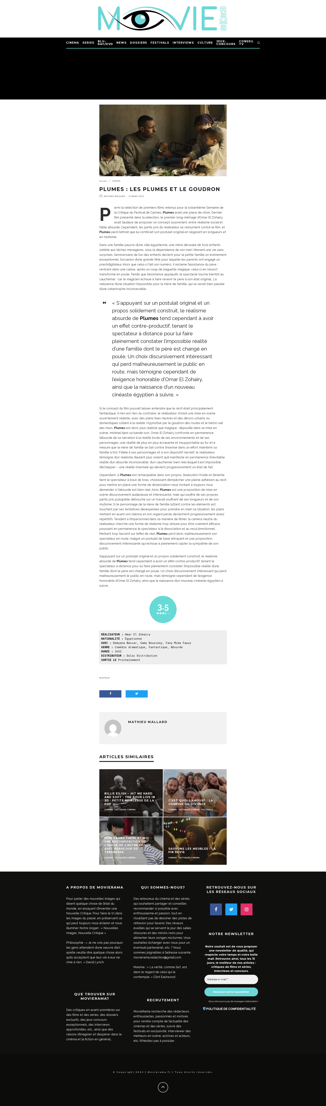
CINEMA (72, 42)
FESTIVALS (160, 42)
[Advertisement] (163, 74)
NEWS (121, 42)
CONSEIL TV (246, 43)
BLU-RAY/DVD (105, 43)
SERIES (88, 42)
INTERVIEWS (183, 42)
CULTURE (205, 42)
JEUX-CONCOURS (226, 43)
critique (105, 678)
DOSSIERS (138, 42)
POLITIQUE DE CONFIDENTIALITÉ (231, 1009)
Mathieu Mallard (114, 196)
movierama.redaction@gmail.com (157, 957)
